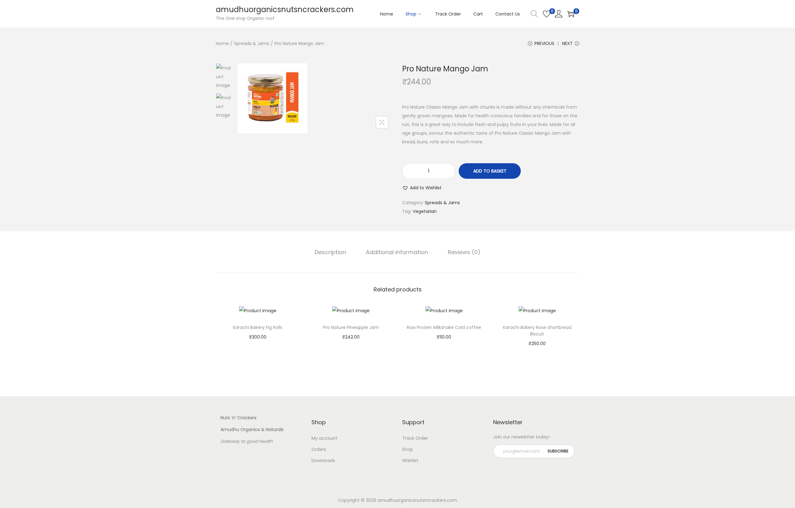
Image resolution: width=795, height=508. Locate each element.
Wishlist (410, 460)
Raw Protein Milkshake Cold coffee (444, 327)
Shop (407, 449)
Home (222, 43)
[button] (422, 187)
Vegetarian (425, 211)
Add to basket (490, 171)
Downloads (323, 460)
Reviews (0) (464, 252)
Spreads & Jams (251, 43)
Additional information (397, 252)
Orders (318, 449)
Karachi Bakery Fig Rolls (257, 327)
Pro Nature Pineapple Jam (351, 327)
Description (330, 252)
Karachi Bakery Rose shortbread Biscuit (537, 330)
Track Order (415, 438)
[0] (546, 14)
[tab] (330, 252)
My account (324, 438)
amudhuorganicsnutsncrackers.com (285, 9)
